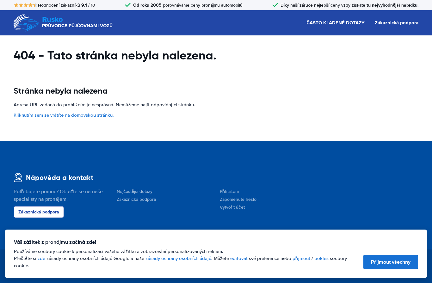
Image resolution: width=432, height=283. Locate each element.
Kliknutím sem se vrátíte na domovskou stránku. (64, 115)
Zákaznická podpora (396, 22)
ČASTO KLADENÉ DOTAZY (335, 22)
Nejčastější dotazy (134, 191)
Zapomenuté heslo (238, 199)
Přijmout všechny (390, 262)
